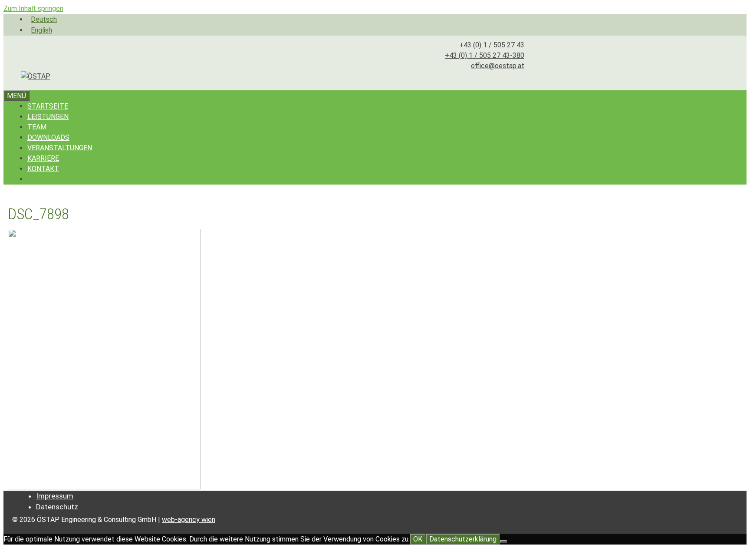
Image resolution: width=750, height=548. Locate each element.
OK (417, 539)
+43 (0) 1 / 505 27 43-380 (484, 55)
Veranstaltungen (59, 148)
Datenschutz (57, 506)
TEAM (36, 127)
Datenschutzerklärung (463, 539)
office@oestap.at (497, 66)
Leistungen (48, 116)
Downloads (48, 137)
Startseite (47, 106)
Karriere (43, 158)
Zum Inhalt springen (33, 8)
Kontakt (43, 169)
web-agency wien (188, 519)
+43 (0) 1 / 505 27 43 (491, 45)
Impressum (54, 496)
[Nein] (503, 541)
